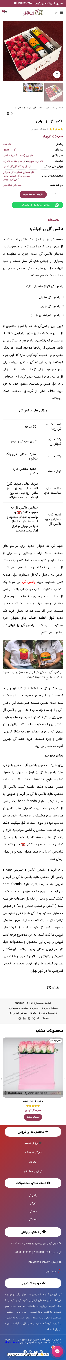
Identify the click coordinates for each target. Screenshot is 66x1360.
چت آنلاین (51, 1272)
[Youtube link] (36, 1352)
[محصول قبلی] (12, 114)
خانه (60, 108)
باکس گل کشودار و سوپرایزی (28, 108)
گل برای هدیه (18, 161)
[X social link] (33, 1018)
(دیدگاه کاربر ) (39, 129)
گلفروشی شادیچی (12, 185)
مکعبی (6, 155)
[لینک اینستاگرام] (41, 1352)
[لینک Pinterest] (29, 1018)
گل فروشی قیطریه (24, 172)
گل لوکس (8, 167)
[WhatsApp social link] (30, 1352)
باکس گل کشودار (38, 1013)
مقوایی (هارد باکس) (22, 155)
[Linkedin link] (24, 1018)
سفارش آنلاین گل (18, 1013)
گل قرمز (7, 144)
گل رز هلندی (9, 150)
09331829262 (23, 3)
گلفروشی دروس (11, 179)
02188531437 (42, 1253)
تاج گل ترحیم (31, 1143)
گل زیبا (6, 161)
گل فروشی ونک (11, 176)
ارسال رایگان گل (22, 167)
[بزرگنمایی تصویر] (56, 74)
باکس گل (50, 108)
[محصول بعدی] (4, 114)
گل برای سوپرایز (35, 161)
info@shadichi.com (39, 1262)
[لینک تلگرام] (19, 1018)
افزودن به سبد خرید (33, 194)
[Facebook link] (38, 1018)
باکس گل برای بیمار (33, 1101)
